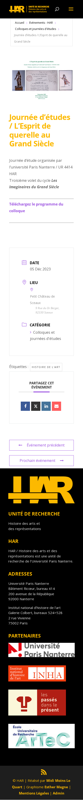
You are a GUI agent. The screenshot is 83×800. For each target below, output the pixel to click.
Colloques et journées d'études (35, 29)
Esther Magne (56, 787)
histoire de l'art (46, 367)
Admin (58, 793)
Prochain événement (37, 460)
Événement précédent (46, 445)
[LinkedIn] (46, 406)
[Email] (56, 406)
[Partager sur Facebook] (25, 406)
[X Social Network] (35, 406)
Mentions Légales (34, 793)
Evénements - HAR (41, 23)
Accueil (19, 23)
